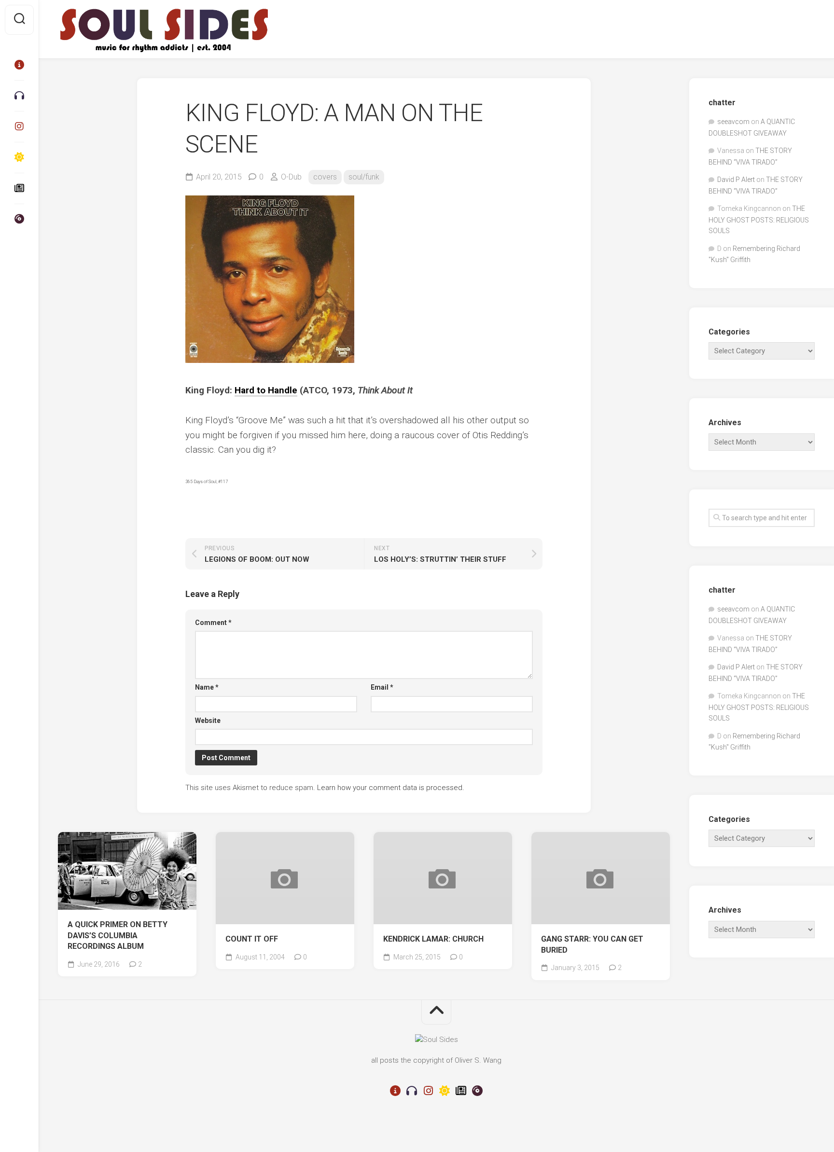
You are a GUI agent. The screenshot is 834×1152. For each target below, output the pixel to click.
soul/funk (363, 176)
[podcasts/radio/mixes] (19, 95)
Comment (213, 622)
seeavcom (733, 121)
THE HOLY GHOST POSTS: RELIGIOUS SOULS (759, 220)
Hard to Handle (266, 390)
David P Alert (736, 179)
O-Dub (291, 176)
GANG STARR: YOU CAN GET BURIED (592, 944)
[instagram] (19, 126)
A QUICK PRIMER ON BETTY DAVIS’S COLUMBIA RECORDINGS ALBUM (117, 935)
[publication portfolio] (19, 188)
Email (382, 687)
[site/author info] (19, 64)
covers (325, 176)
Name (207, 687)
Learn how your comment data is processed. (390, 787)
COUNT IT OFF (251, 939)
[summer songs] (19, 157)
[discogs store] (19, 219)
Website (208, 720)
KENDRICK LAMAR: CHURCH (433, 939)
